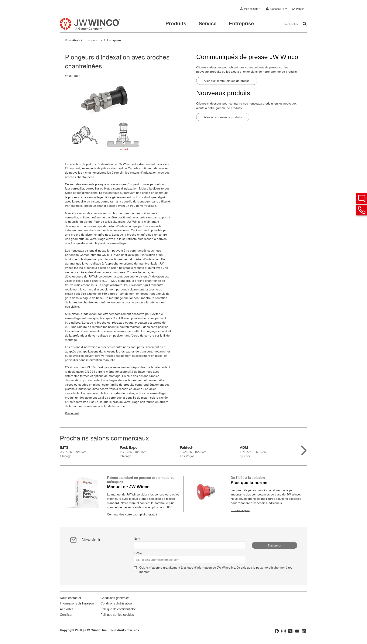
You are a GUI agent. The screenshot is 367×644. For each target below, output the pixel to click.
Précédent (72, 413)
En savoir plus (240, 510)
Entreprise (241, 23)
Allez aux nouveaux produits (223, 117)
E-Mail (138, 553)
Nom (137, 538)
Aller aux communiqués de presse (227, 80)
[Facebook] (276, 630)
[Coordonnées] (361, 210)
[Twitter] (290, 630)
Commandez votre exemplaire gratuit (132, 514)
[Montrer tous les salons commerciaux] (303, 449)
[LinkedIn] (304, 630)
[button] (251, 9)
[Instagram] (283, 630)
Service (207, 23)
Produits (175, 23)
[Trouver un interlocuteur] (361, 198)
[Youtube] (297, 630)
